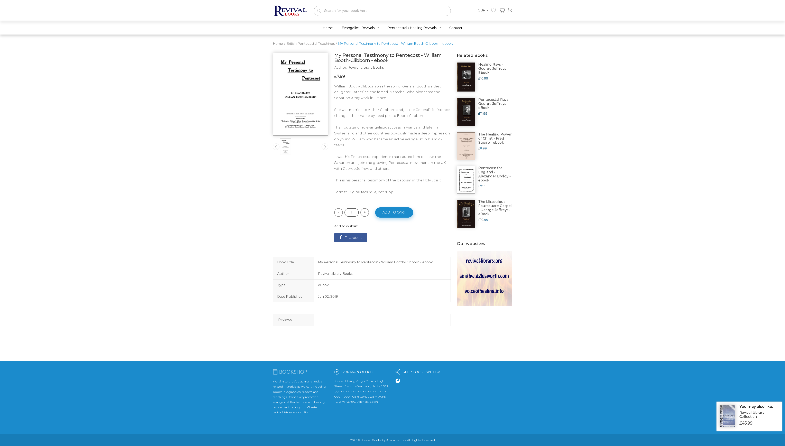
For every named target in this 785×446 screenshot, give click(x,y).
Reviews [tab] (285, 320)
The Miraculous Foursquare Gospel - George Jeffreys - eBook (495, 208)
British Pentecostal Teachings (310, 44)
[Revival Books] (290, 10)
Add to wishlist (346, 226)
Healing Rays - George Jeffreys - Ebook (493, 69)
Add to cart (394, 212)
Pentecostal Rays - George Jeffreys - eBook (494, 104)
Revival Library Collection (752, 415)
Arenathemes (396, 440)
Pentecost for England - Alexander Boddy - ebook (494, 174)
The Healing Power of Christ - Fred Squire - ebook (495, 138)
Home (278, 44)
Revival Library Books (366, 67)
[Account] (510, 10)
